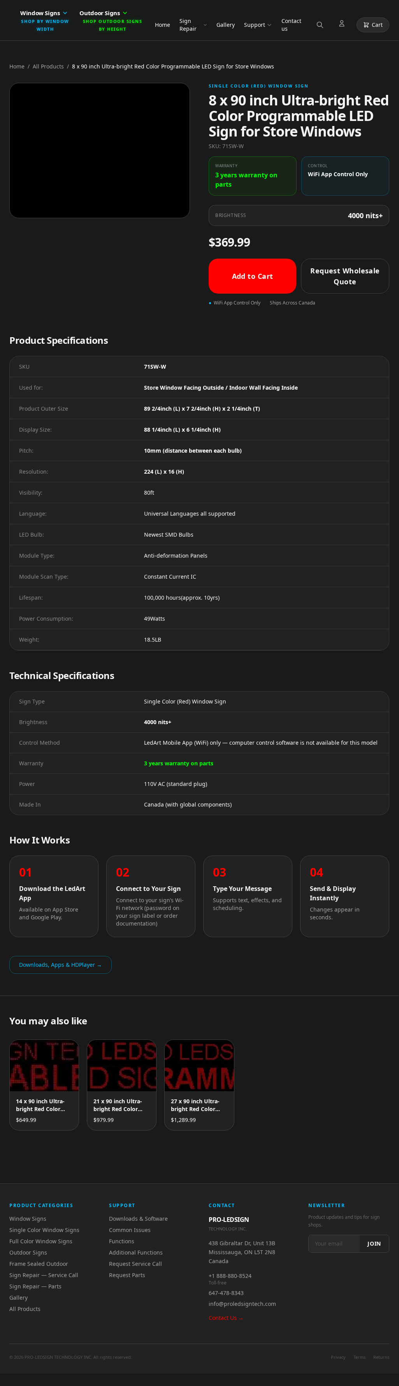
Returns (381, 1357)
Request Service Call (135, 1263)
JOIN (374, 1243)
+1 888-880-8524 (230, 1275)
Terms (359, 1357)
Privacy (338, 1357)
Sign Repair (188, 24)
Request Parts (127, 1275)
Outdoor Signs (28, 1252)
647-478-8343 (226, 1293)
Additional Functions (136, 1252)
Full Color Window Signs (40, 1241)
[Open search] (321, 24)
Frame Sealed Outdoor (38, 1263)
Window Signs (27, 1218)
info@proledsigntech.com (242, 1303)
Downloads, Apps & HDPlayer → (60, 964)
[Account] (343, 24)
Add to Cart (252, 276)
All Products (48, 66)
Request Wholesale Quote (345, 276)
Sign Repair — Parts (35, 1286)
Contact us (291, 24)
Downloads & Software (138, 1218)
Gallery (225, 24)
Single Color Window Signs (44, 1230)
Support (254, 24)
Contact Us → (226, 1317)
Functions (121, 1241)
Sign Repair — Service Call (43, 1275)
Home (162, 24)
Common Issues (130, 1230)
